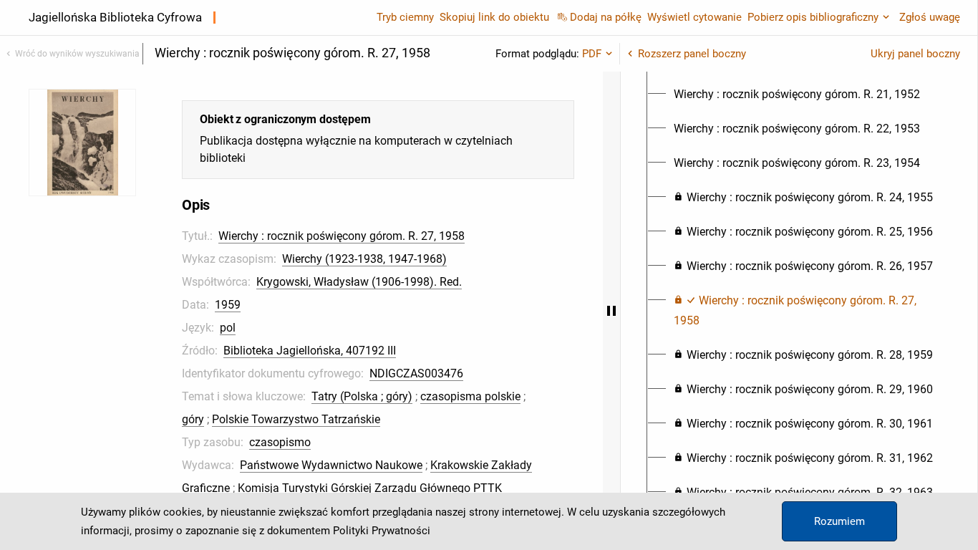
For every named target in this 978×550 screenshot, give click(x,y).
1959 (228, 305)
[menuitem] (796, 94)
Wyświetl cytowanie (694, 17)
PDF (591, 53)
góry (193, 419)
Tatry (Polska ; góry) (361, 396)
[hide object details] (611, 311)
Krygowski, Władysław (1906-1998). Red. (359, 282)
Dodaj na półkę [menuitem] (605, 17)
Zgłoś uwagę (929, 17)
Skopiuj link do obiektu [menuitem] (494, 17)
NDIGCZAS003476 (416, 373)
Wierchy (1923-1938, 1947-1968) (364, 259)
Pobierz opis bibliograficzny (812, 17)
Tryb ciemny (405, 17)
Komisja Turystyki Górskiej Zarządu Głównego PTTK (370, 488)
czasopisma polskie (470, 396)
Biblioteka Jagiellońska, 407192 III (309, 350)
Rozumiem (839, 521)
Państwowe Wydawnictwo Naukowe (331, 465)
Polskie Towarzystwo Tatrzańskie (296, 419)
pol (228, 327)
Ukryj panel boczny (915, 53)
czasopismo (280, 442)
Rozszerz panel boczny (692, 53)
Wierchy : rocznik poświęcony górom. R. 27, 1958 (341, 236)
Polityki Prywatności (381, 530)
